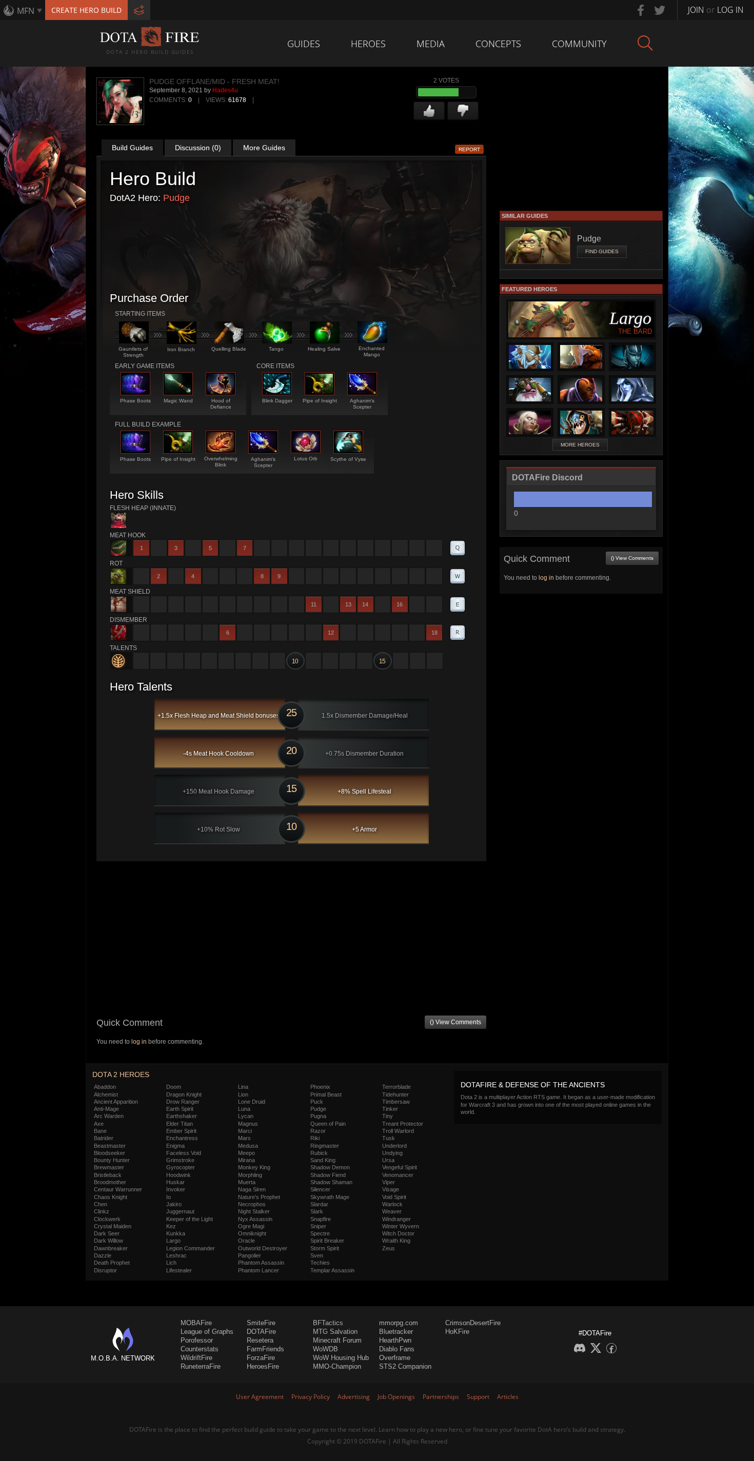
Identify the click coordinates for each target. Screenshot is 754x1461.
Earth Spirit (179, 1109)
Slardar (319, 1204)
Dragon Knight (184, 1094)
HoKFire (457, 1331)
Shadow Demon (330, 1167)
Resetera (260, 1340)
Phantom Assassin (261, 1263)
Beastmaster (110, 1146)
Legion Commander (190, 1248)
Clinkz (101, 1211)
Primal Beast (326, 1094)
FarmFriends (265, 1349)
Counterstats (200, 1349)
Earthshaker (181, 1116)
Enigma (175, 1146)
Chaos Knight (110, 1197)
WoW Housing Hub (341, 1358)
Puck (316, 1102)
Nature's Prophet (259, 1197)
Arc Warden (109, 1116)
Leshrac (176, 1255)
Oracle (246, 1240)
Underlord (394, 1146)
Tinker (390, 1109)
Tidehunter (395, 1094)
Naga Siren (252, 1189)
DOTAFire (261, 1331)
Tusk (388, 1138)
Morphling (250, 1175)
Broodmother (110, 1182)
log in (139, 1041)
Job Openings (396, 1396)
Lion (243, 1094)
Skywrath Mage (329, 1197)
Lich (171, 1263)
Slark (316, 1211)
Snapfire (320, 1219)
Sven (316, 1255)
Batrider (103, 1138)
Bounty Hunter (112, 1160)
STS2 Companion (405, 1366)
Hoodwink (178, 1175)
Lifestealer (179, 1270)
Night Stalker (254, 1211)
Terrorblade (396, 1087)
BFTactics (328, 1323)
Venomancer (397, 1175)
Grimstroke (180, 1160)
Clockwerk (107, 1219)
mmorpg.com (398, 1323)
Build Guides (132, 148)
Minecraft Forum (337, 1340)
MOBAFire (196, 1323)
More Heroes (580, 445)
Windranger (396, 1219)
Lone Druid (251, 1102)
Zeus (388, 1248)
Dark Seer (107, 1233)
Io (168, 1197)
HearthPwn (395, 1340)
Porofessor (197, 1340)
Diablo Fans (396, 1349)
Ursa (388, 1160)
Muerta (246, 1182)
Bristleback (108, 1175)
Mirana (246, 1160)
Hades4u (225, 90)
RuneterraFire (201, 1366)
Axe (99, 1124)
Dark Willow (108, 1240)
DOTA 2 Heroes (120, 1074)
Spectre (320, 1233)
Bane (100, 1131)
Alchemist (106, 1094)
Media (430, 43)
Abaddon (105, 1087)
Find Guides (602, 251)
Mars (244, 1138)
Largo (173, 1240)
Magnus (248, 1124)
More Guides (264, 148)
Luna (244, 1109)
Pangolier (249, 1255)
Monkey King (254, 1167)
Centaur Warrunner (118, 1189)
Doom (173, 1087)
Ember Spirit (181, 1131)
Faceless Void (183, 1153)
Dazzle (102, 1255)
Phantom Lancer (258, 1270)
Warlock (392, 1204)
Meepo (246, 1153)
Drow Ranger (183, 1102)
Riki (315, 1138)
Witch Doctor (398, 1233)
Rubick (319, 1153)
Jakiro (174, 1204)
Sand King (322, 1160)
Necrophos (252, 1204)
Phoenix (320, 1087)
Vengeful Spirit (399, 1167)
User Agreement (260, 1396)
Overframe (394, 1358)
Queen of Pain (328, 1124)
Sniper (318, 1226)
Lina (243, 1087)
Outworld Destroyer (262, 1248)
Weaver (392, 1211)
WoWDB (325, 1349)
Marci (245, 1131)
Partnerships (441, 1396)
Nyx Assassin (255, 1219)
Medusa (248, 1146)
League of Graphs (207, 1331)
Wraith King (396, 1240)
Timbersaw (396, 1102)
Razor (318, 1131)
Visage (390, 1189)
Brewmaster (109, 1167)
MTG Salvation (335, 1331)
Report (469, 149)
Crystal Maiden (112, 1226)
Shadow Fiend (328, 1175)
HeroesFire (263, 1366)
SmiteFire (261, 1323)
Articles (508, 1396)
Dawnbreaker (111, 1248)
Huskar (175, 1182)
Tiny (387, 1116)
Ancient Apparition (116, 1102)
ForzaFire (261, 1358)
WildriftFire (196, 1358)
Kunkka (175, 1233)
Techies (320, 1263)
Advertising (354, 1396)
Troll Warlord (398, 1131)
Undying (392, 1153)
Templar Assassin (332, 1270)
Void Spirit (394, 1197)
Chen (100, 1204)
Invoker (175, 1189)
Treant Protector (402, 1124)
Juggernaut (180, 1211)
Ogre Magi (251, 1226)
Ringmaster (324, 1146)
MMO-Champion (337, 1366)
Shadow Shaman (331, 1182)
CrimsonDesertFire (473, 1323)
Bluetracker (396, 1331)
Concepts (498, 43)
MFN (25, 10)
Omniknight (252, 1233)
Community (579, 43)
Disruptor (105, 1270)
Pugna (318, 1116)
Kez (171, 1226)
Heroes (368, 43)
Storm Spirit (324, 1248)
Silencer (320, 1189)
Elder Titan (179, 1124)
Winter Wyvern (400, 1226)
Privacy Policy (310, 1396)
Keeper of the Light (189, 1219)
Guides (303, 43)
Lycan (245, 1116)
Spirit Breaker (327, 1240)
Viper (388, 1182)
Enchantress (182, 1138)
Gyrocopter (180, 1167)
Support (478, 1396)
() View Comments (455, 1022)
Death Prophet (112, 1263)
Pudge (176, 198)
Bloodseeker (109, 1153)
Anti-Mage (106, 1109)
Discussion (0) (198, 148)
